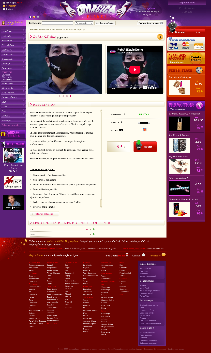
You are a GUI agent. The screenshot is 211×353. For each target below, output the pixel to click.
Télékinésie (7, 77)
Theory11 (68, 302)
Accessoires (7, 40)
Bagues (86, 268)
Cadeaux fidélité (146, 293)
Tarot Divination (53, 321)
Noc (66, 291)
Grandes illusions (9, 97)
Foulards (32, 305)
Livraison (143, 338)
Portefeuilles (33, 321)
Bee (66, 265)
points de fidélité (63, 241)
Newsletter (11, 6)
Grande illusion (107, 297)
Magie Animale (8, 92)
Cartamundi (69, 273)
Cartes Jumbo (52, 307)
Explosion (123, 270)
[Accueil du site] (92, 10)
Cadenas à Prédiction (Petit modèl (184, 113)
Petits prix (6, 35)
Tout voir (7, 72)
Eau (121, 265)
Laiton (85, 278)
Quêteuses (87, 318)
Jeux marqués (52, 302)
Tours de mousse (89, 273)
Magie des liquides (90, 310)
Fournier (68, 289)
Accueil (33, 29)
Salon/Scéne (7, 83)
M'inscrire (144, 274)
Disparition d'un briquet (180, 77)
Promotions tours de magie (186, 106)
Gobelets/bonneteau (91, 276)
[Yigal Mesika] (13, 202)
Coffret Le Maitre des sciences (13, 166)
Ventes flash (145, 315)
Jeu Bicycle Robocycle (179, 135)
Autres (122, 276)
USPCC (68, 304)
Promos (143, 285)
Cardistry (50, 313)
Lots (121, 295)
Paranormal (7, 68)
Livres (4, 106)
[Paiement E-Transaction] (174, 45)
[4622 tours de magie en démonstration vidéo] (13, 23)
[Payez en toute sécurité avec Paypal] (185, 45)
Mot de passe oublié (148, 276)
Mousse (32, 316)
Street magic (7, 58)
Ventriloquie (87, 326)
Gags (4, 111)
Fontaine (68, 307)
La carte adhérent (147, 310)
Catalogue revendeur (11, 125)
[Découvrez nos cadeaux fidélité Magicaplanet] (13, 134)
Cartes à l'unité (52, 318)
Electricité (123, 268)
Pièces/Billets (8, 45)
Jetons (49, 281)
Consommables (35, 287)
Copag (67, 276)
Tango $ (50, 265)
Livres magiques (89, 324)
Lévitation (6, 75)
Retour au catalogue (44, 214)
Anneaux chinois (89, 321)
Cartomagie (7, 49)
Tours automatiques (36, 265)
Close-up (6, 63)
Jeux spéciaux (52, 300)
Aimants (32, 289)
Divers (31, 326)
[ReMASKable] (65, 92)
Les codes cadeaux (148, 321)
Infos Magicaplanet (147, 332)
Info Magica (14, 3)
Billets (49, 278)
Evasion (86, 329)
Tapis (31, 300)
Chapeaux (123, 289)
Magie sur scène (107, 327)
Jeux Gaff (50, 305)
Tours (103, 268)
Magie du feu (8, 88)
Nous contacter (146, 335)
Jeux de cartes (8, 54)
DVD (4, 101)
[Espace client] (187, 2)
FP (30, 292)
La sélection (87, 265)
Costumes (6, 115)
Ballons (31, 313)
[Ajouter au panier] (145, 146)
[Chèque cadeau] (13, 183)
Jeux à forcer (52, 297)
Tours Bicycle (52, 289)
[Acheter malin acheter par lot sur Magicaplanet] (13, 144)
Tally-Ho (68, 297)
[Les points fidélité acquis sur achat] (186, 58)
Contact (9, 9)
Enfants (104, 295)
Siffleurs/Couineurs (36, 324)
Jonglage (42, 321)
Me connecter (145, 268)
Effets (103, 270)
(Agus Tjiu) (63, 37)
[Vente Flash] (186, 70)
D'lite (85, 313)
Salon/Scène (34, 278)
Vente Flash (144, 288)
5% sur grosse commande (150, 323)
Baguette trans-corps (178, 156)
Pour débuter (7, 31)
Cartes (31, 297)
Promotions (144, 318)
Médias (31, 270)
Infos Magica (115, 255)
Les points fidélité (147, 313)
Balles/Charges (34, 318)
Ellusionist (69, 286)
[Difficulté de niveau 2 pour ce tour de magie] (144, 123)
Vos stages (6, 120)
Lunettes (123, 286)
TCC (66, 299)
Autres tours (51, 292)
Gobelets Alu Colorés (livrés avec (184, 199)
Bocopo (68, 270)
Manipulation (52, 315)
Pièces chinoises (53, 273)
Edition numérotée (72, 283)
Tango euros (52, 268)
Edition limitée (70, 281)
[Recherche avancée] (150, 23)
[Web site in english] (37, 17)
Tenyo (85, 281)
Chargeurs (33, 302)
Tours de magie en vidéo (150, 291)
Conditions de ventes (148, 340)
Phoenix (68, 294)
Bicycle (67, 268)
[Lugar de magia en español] (34, 17)
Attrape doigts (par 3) (178, 177)
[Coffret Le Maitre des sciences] (13, 161)
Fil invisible (33, 295)
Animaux (104, 292)
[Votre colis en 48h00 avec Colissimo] (198, 45)
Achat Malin (144, 296)
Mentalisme (7, 80)
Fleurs (85, 316)
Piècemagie (105, 289)
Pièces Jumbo (52, 270)
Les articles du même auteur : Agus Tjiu (71, 223)
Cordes (31, 308)
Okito (49, 276)
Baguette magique (36, 310)
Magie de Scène (107, 300)
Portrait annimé (125, 273)
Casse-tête (33, 281)
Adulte (122, 284)
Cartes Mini (51, 310)
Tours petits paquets (54, 294)
